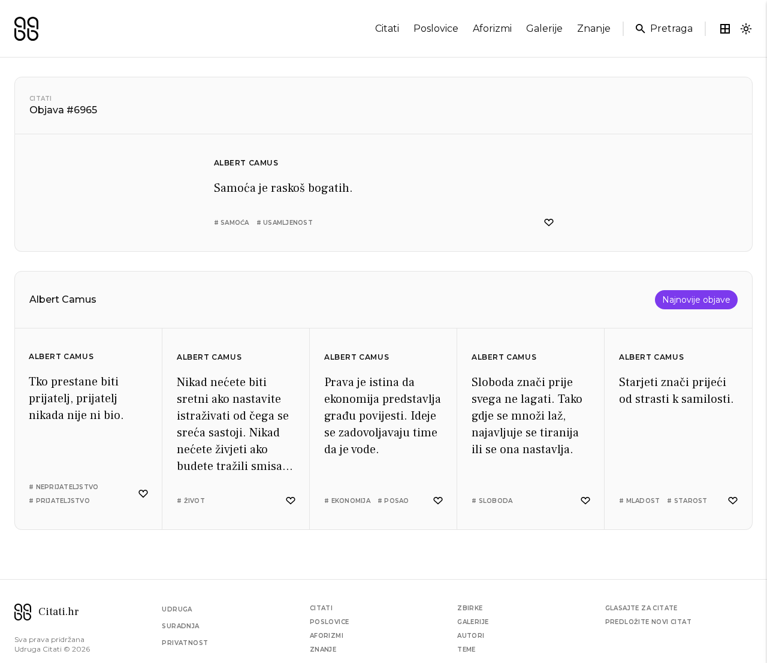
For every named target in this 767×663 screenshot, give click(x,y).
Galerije (472, 622)
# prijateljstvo (59, 501)
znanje (594, 28)
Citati (40, 99)
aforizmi (492, 28)
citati (387, 28)
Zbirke (469, 608)
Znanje (323, 649)
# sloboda (492, 501)
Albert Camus (246, 162)
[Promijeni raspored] (725, 28)
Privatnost (185, 643)
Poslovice (329, 622)
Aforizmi (326, 636)
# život (191, 501)
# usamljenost (284, 223)
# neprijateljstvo (63, 487)
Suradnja (180, 626)
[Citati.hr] (26, 29)
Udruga (177, 609)
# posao (393, 501)
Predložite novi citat (648, 622)
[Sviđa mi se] (549, 223)
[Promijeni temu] (746, 28)
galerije (544, 28)
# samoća (231, 223)
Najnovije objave (696, 299)
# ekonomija (347, 501)
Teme (466, 649)
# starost (687, 501)
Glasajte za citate (641, 608)
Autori (470, 636)
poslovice (435, 28)
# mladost (639, 501)
